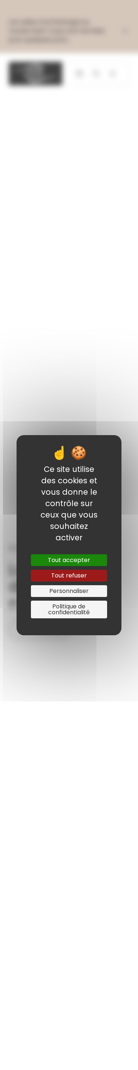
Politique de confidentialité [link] (69, 609)
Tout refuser (69, 575)
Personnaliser (69, 591)
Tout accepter (69, 560)
